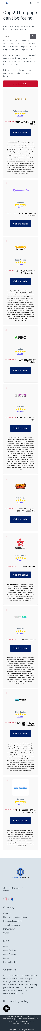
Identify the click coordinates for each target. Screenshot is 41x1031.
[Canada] (6, 899)
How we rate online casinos (15, 917)
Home (6, 946)
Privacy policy (9, 929)
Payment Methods (11, 962)
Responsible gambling (12, 921)
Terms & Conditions (11, 925)
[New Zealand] (12, 899)
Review (20, 116)
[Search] (33, 36)
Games (6, 933)
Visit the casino (20, 132)
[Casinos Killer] (7, 3)
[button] (30, 3)
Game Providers (10, 954)
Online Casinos (9, 950)
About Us (7, 913)
